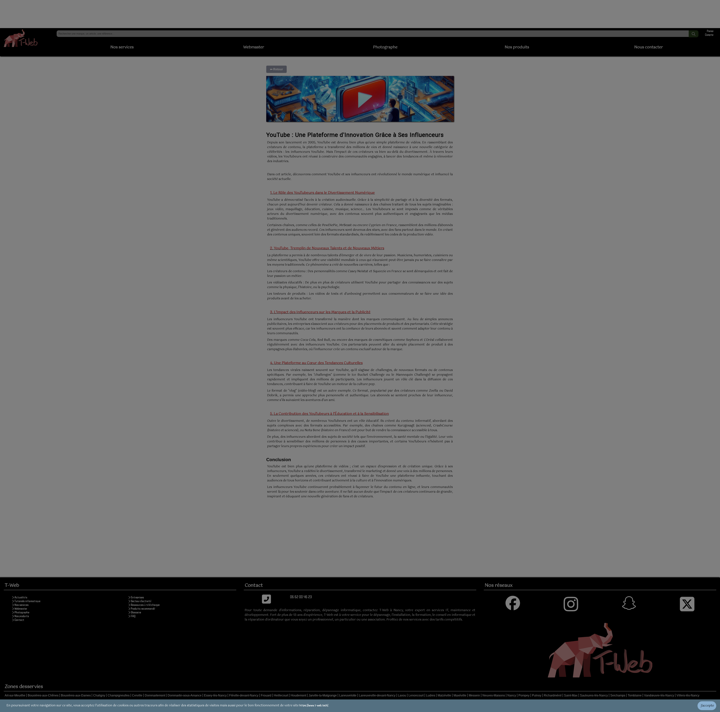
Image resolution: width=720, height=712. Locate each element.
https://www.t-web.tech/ (313, 705)
